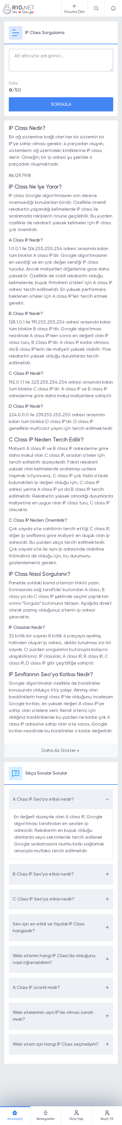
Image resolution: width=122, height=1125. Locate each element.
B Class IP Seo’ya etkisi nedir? (43, 874)
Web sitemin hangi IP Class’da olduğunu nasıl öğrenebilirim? (54, 959)
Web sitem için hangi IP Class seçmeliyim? (55, 1044)
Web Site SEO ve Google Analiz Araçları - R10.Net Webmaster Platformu (18, 8)
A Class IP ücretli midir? (36, 988)
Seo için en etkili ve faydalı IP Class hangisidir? (49, 927)
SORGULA (61, 104)
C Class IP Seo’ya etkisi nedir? (43, 899)
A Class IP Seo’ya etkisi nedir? (43, 799)
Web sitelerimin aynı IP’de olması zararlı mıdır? (53, 1016)
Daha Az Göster (59, 750)
